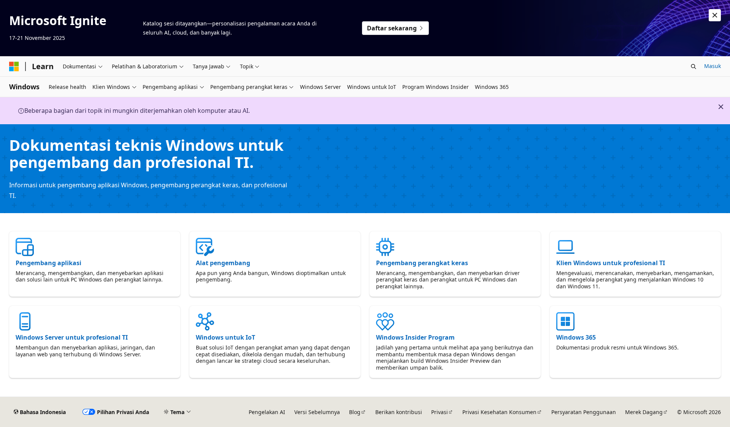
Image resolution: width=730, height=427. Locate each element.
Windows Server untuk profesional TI (72, 337)
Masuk (712, 66)
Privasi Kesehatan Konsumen (499, 412)
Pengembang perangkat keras (422, 263)
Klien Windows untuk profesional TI (610, 263)
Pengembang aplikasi (48, 263)
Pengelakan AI (267, 412)
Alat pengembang (223, 263)
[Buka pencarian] (693, 66)
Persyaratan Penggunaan (583, 412)
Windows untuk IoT (225, 337)
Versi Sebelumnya (317, 412)
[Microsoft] (14, 66)
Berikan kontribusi (398, 412)
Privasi (439, 412)
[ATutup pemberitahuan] (715, 15)
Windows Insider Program (415, 337)
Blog (354, 412)
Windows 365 (576, 337)
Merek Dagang (644, 412)
